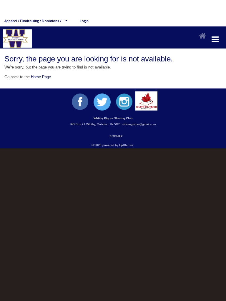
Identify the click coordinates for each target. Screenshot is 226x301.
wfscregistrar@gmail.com (139, 124)
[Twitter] (102, 109)
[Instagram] (124, 109)
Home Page (41, 77)
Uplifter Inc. (126, 145)
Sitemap (116, 136)
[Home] (202, 36)
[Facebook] (80, 109)
